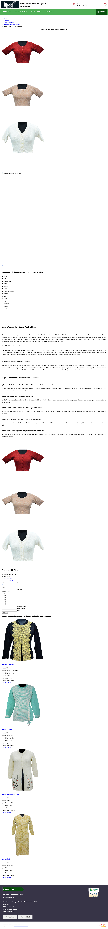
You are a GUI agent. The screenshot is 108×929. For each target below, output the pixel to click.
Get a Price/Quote (6, 683)
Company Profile (21, 12)
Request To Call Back (7, 581)
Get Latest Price (8, 579)
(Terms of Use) (24, 924)
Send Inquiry (102, 12)
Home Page (7, 12)
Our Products (36, 12)
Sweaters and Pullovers (10, 22)
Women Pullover (7, 729)
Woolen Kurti (6, 859)
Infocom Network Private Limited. (21, 926)
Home (5, 18)
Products (6, 20)
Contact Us (50, 12)
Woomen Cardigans (8, 664)
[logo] (10, 8)
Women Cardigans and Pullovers (12, 24)
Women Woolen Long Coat (10, 794)
